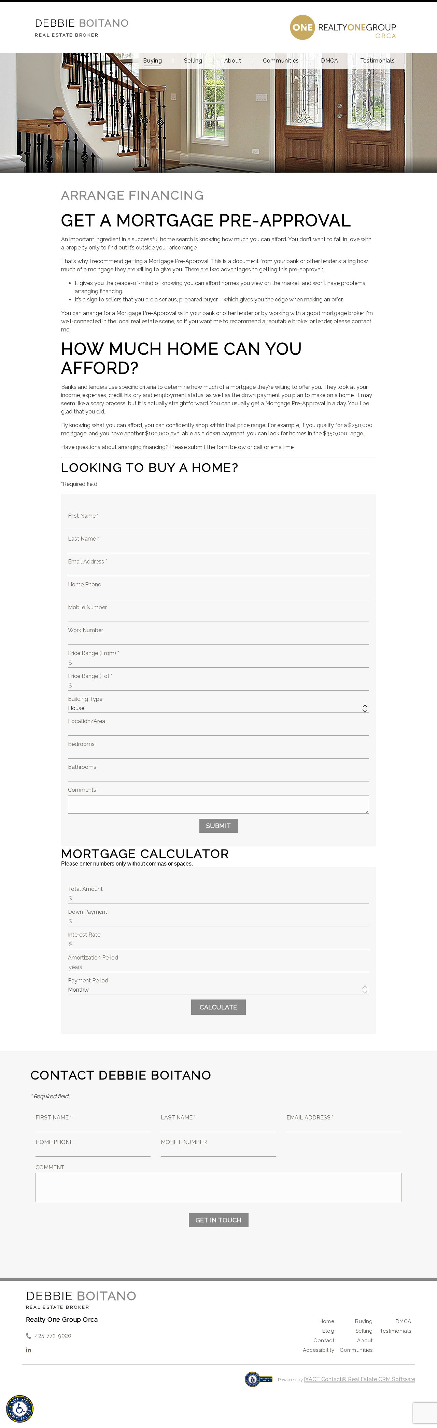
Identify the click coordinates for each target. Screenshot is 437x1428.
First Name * (83, 516)
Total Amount (85, 889)
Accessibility (318, 1350)
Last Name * (83, 538)
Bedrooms (81, 744)
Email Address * (87, 561)
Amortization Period (93, 957)
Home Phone (84, 584)
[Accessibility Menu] (19, 1409)
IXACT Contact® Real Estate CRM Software (359, 1379)
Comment (50, 1167)
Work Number (85, 630)
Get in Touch (219, 1220)
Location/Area (86, 721)
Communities (281, 61)
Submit (218, 825)
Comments (82, 790)
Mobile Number (87, 607)
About (232, 61)
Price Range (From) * (93, 653)
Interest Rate (84, 934)
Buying (152, 61)
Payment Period (88, 980)
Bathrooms (82, 767)
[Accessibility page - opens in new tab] (258, 1382)
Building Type (85, 699)
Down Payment (87, 912)
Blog (328, 1331)
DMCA (329, 61)
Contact (323, 1340)
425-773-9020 (53, 1335)
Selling (193, 61)
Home (327, 1321)
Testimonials (377, 61)
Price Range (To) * (90, 676)
